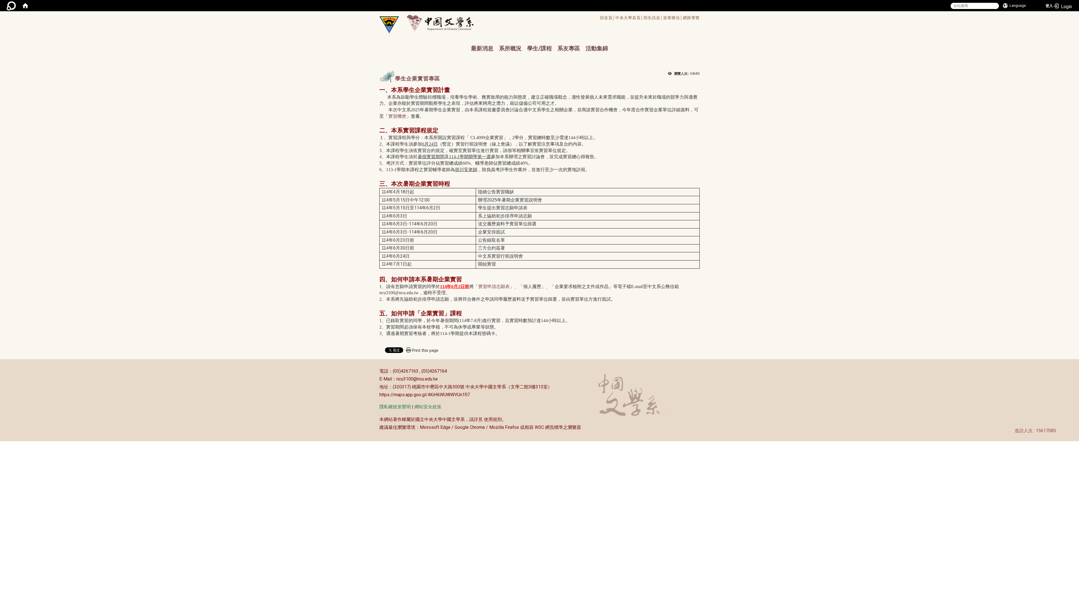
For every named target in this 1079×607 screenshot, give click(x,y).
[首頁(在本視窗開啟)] (25, 5)
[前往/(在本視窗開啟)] (445, 23)
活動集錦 (597, 48)
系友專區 (568, 48)
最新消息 (482, 48)
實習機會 (397, 116)
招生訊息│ (653, 17)
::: (376, 371)
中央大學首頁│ (629, 17)
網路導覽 (691, 17)
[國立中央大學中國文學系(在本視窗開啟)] (389, 24)
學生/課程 (539, 48)
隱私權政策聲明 (395, 406)
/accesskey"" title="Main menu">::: (521, 18)
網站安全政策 (427, 406)
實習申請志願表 (494, 286)
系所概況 (510, 48)
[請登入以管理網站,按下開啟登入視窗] (11, 5)
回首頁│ (607, 17)
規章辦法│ (673, 17)
